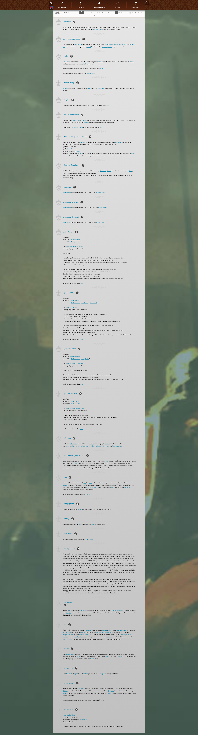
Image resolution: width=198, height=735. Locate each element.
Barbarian (103, 171)
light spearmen (85, 446)
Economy (81, 7)
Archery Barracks (75, 240)
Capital (68, 613)
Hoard (130, 171)
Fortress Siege (67, 632)
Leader (89, 88)
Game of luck (69, 654)
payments (66, 485)
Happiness (120, 610)
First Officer (100, 88)
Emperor (86, 123)
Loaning (128, 487)
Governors (84, 610)
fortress (83, 632)
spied (89, 47)
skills (71, 610)
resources (88, 630)
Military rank (67, 192)
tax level (69, 674)
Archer (80, 246)
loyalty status (89, 64)
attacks (91, 444)
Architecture (83, 720)
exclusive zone (83, 635)
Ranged (69, 246)
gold (84, 483)
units (67, 446)
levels (76, 463)
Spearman (80, 363)
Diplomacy (135, 7)
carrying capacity (68, 639)
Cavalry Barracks (75, 300)
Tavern (92, 659)
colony (115, 44)
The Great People (99, 7)
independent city (123, 44)
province (109, 44)
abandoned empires (80, 637)
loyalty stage (90, 73)
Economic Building (69, 715)
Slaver (109, 171)
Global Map (62, 7)
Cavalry (74, 307)
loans (80, 524)
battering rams (116, 446)
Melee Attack (75, 303)
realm (133, 153)
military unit (73, 444)
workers (85, 674)
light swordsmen (96, 446)
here (101, 68)
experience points (77, 127)
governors (76, 120)
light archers (76, 446)
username (118, 142)
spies (78, 151)
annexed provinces (126, 635)
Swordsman (81, 408)
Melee (69, 307)
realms (83, 142)
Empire (88, 487)
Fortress (107, 444)
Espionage (78, 44)
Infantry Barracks (75, 356)
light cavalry (105, 446)
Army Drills (93, 303)
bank (90, 483)
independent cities (68, 635)
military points (74, 149)
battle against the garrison (104, 632)
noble (79, 153)
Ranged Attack (76, 242)
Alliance (66, 62)
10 (147, 3)
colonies (65, 637)
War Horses (84, 303)
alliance (100, 62)
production (95, 487)
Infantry (75, 246)
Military (117, 7)
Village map (97, 29)
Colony (114, 610)
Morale (132, 62)
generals (84, 120)
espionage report (107, 47)
